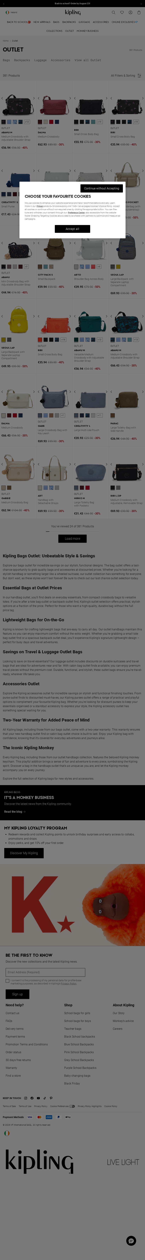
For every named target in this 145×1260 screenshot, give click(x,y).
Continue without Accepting (101, 188)
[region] (72, 210)
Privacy (40, 206)
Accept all (72, 228)
